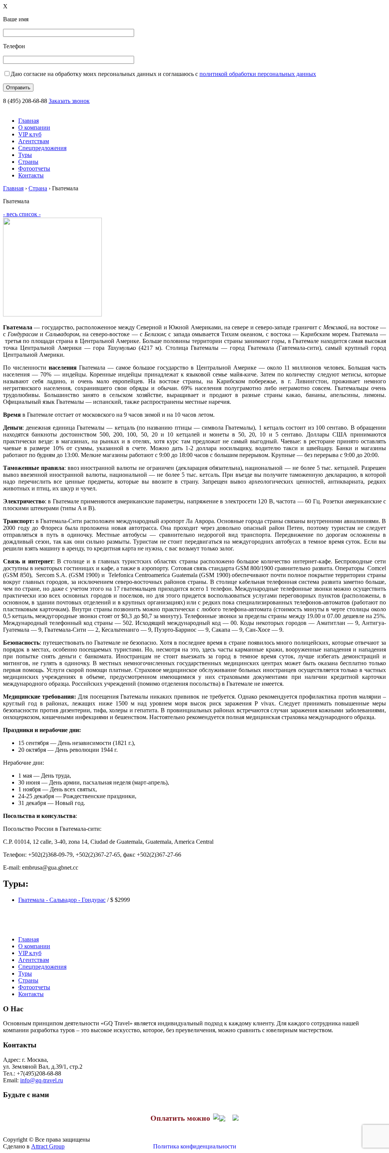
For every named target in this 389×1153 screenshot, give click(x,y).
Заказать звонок (69, 101)
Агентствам (33, 141)
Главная (28, 120)
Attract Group (48, 1146)
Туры (25, 155)
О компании (34, 127)
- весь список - (22, 214)
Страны (28, 161)
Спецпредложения (42, 148)
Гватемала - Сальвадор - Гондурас (62, 900)
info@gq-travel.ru (41, 1080)
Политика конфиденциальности (194, 1146)
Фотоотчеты (34, 168)
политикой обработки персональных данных (257, 74)
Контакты (31, 175)
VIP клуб (29, 134)
